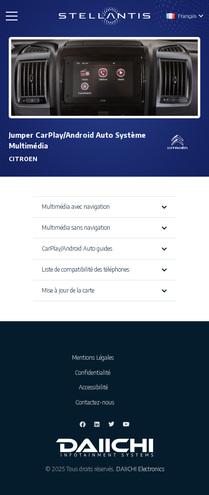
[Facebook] (83, 424)
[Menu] (11, 16)
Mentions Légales (95, 357)
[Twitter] (111, 424)
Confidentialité (95, 372)
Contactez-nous (94, 402)
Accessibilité (95, 387)
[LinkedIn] (97, 424)
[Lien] (105, 16)
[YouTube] (126, 424)
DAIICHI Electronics (140, 469)
